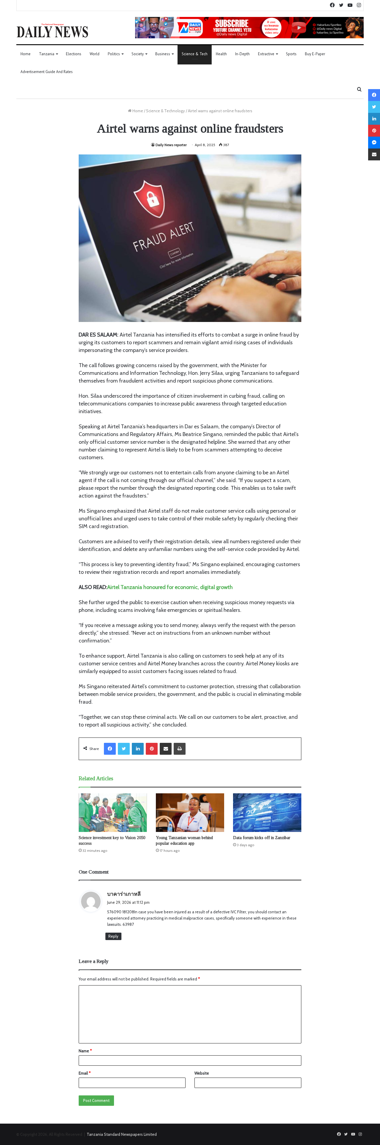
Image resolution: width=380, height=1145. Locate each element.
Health (221, 53)
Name (85, 1050)
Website (201, 1073)
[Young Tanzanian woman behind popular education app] (190, 812)
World (94, 53)
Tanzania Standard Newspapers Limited (122, 1134)
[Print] (180, 749)
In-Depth (242, 53)
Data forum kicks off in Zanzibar (261, 838)
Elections (73, 53)
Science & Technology (165, 110)
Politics (114, 53)
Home (25, 53)
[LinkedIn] (138, 749)
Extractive (266, 53)
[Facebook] (110, 749)
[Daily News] (52, 30)
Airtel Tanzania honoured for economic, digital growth (170, 587)
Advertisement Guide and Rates (46, 71)
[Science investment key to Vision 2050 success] (113, 812)
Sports (291, 53)
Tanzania (46, 53)
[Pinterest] (152, 749)
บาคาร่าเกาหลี (124, 894)
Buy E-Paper (315, 53)
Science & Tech (195, 53)
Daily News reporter (171, 145)
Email (85, 1073)
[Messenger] (374, 143)
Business (162, 53)
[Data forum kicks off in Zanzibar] (267, 812)
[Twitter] (124, 749)
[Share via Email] (166, 749)
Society (138, 53)
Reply (113, 936)
